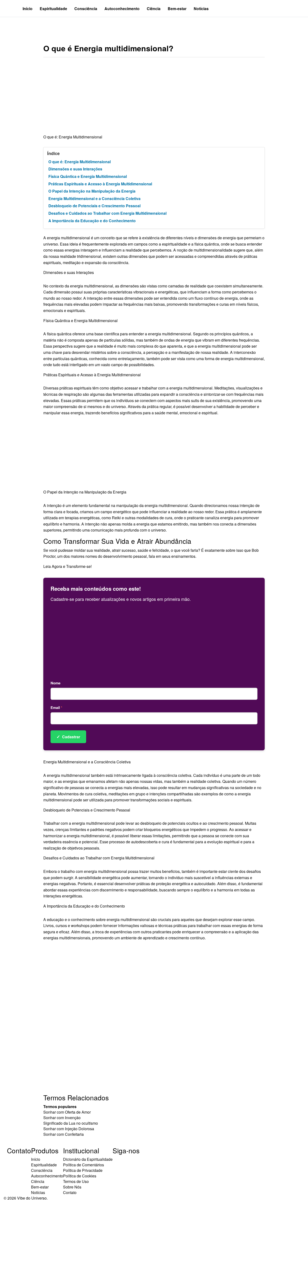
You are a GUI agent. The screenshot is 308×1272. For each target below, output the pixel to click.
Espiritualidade (53, 8)
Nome (55, 683)
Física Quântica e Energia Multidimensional (87, 176)
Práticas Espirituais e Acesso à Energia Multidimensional (100, 184)
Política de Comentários (83, 1165)
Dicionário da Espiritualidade (88, 1159)
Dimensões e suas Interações (75, 169)
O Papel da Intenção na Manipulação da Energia (91, 191)
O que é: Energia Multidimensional (79, 161)
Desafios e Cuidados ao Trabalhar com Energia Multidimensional (107, 213)
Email (56, 707)
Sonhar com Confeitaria (63, 1134)
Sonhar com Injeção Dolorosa (68, 1128)
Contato (70, 1192)
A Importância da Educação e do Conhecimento (92, 220)
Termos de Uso (76, 1181)
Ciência (153, 8)
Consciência (85, 8)
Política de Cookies (79, 1176)
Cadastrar (68, 736)
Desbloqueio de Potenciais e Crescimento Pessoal (94, 205)
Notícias (201, 8)
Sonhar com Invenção (62, 1117)
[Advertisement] (154, 98)
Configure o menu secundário (32, 25)
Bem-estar (177, 8)
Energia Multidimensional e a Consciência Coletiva (94, 198)
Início (27, 8)
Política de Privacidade (83, 1170)
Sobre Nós (72, 1187)
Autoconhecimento (122, 8)
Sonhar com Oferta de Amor (67, 1112)
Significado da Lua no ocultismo (70, 1123)
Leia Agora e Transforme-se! (67, 566)
